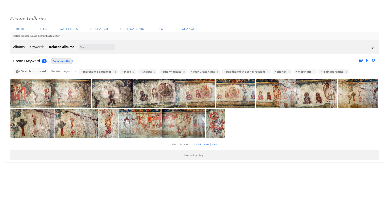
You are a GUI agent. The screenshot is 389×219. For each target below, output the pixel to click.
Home (21, 28)
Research (99, 28)
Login (372, 47)
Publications (132, 28)
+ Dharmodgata (173, 71)
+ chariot (282, 71)
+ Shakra (147, 71)
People (163, 28)
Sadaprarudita (61, 61)
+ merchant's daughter (98, 71)
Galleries (69, 28)
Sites (43, 28)
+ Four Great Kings (204, 71)
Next (206, 144)
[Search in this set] (360, 60)
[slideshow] (366, 60)
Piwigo (201, 155)
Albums (19, 47)
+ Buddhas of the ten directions (246, 71)
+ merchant (305, 71)
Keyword (33, 60)
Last (214, 144)
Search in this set (33, 71)
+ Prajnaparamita (334, 71)
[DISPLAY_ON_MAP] (374, 60)
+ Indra (128, 71)
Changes (190, 28)
